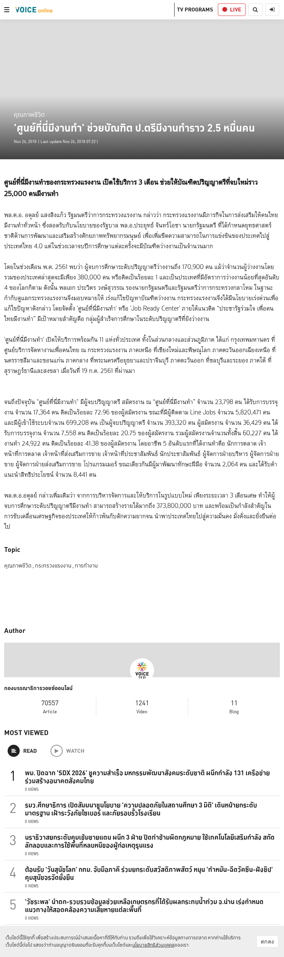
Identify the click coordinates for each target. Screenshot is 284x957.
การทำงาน (86, 565)
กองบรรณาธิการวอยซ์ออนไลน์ (38, 688)
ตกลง (267, 941)
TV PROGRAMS (195, 9)
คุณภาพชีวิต (29, 114)
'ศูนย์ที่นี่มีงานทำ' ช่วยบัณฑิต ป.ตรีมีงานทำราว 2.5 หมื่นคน (134, 128)
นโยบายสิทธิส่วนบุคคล (153, 945)
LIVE (235, 9)
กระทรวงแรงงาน (54, 565)
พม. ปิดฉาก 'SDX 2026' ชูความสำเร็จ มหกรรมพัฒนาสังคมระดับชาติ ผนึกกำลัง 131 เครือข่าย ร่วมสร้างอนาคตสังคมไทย (147, 777)
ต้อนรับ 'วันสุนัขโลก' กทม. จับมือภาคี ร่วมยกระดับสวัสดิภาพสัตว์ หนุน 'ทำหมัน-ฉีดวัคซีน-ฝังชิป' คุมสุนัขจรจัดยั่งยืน (149, 873)
